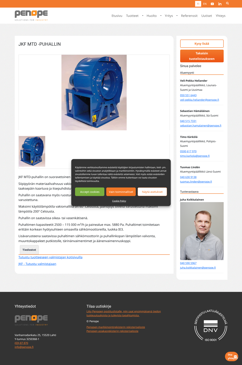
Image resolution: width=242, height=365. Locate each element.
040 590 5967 (188, 263)
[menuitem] (212, 4)
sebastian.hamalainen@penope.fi (200, 125)
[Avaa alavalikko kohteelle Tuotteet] (142, 16)
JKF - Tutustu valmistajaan (37, 264)
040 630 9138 (188, 177)
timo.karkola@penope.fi (195, 156)
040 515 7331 (188, 121)
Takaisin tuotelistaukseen (202, 56)
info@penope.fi (24, 347)
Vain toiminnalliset (121, 192)
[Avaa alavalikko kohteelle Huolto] (160, 16)
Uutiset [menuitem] (206, 15)
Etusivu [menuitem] (117, 15)
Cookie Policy (119, 200)
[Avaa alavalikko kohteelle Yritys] (177, 16)
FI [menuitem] (198, 4)
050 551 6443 (188, 95)
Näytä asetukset (152, 192)
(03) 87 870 (21, 343)
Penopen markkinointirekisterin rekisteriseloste (116, 327)
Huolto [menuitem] (152, 15)
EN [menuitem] (204, 4)
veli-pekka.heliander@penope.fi (199, 100)
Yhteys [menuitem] (220, 15)
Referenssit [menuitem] (189, 15)
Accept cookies (89, 192)
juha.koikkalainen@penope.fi (198, 268)
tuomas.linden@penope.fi (196, 182)
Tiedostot (29, 250)
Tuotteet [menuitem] (132, 15)
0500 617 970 (188, 151)
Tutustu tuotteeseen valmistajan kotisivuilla (51, 257)
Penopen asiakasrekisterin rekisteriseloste (112, 331)
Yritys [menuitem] (169, 15)
